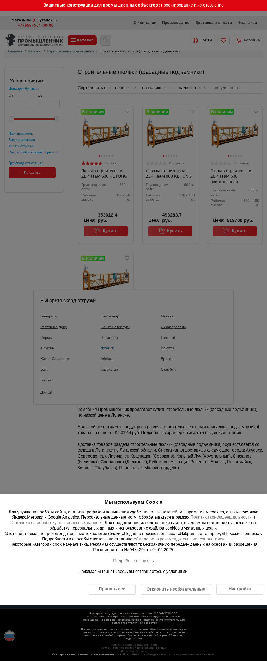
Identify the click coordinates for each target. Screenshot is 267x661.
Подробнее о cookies (133, 560)
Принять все (112, 589)
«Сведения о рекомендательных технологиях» (179, 539)
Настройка (240, 589)
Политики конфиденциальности (221, 517)
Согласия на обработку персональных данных (56, 523)
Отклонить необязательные (176, 589)
